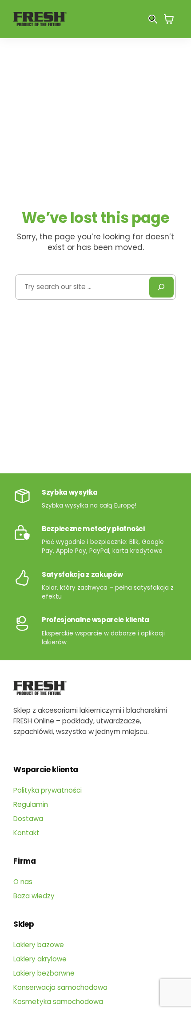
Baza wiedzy (34, 896)
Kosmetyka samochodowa (58, 1001)
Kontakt (26, 832)
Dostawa (28, 818)
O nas (22, 881)
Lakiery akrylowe (40, 959)
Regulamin (30, 804)
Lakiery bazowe (38, 944)
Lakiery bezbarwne (44, 973)
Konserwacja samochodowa (60, 987)
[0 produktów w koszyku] (169, 19)
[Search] (161, 287)
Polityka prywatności (47, 790)
